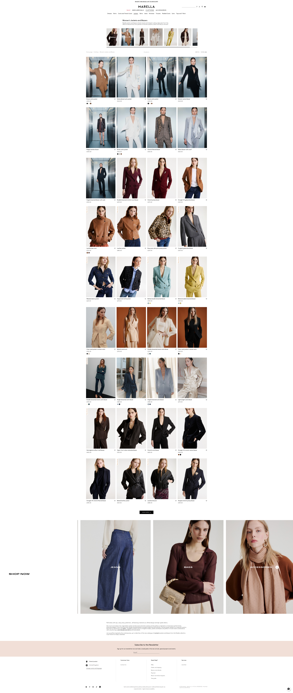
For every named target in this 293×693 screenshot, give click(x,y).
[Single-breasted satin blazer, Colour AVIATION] (150, 404)
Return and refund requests (158, 675)
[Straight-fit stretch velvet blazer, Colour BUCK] (178, 454)
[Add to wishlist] (115, 99)
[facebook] (89, 687)
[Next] (277, 567)
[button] (204, 52)
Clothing (96, 52)
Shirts (115, 13)
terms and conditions (129, 686)
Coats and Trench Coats (125, 13)
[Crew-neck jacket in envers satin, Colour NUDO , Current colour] (89, 353)
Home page (89, 52)
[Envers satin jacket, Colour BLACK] (87, 103)
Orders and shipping (156, 667)
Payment (153, 672)
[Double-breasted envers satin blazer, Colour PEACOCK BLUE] (150, 353)
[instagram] (86, 687)
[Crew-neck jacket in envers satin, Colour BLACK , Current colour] (178, 353)
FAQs (152, 664)
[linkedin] (100, 687)
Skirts (141, 13)
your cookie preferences (155, 686)
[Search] (196, 6)
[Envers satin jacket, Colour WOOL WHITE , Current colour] (119, 154)
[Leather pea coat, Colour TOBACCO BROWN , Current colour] (87, 252)
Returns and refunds (156, 670)
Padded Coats (166, 13)
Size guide (153, 678)
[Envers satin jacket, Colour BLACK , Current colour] (148, 103)
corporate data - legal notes (141, 688)
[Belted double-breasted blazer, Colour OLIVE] (150, 303)
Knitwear (151, 13)
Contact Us (123, 664)
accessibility (152, 688)
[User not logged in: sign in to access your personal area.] (199, 6)
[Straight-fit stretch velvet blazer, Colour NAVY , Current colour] (180, 454)
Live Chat (184, 664)
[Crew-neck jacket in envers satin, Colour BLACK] (87, 353)
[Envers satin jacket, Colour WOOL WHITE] (89, 103)
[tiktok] (96, 687)
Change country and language (94, 668)
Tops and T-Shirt (181, 13)
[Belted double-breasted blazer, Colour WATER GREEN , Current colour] (148, 303)
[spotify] (93, 687)
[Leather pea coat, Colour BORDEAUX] (89, 252)
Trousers (158, 13)
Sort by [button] (197, 52)
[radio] (113, 37)
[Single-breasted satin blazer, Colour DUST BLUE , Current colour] (148, 404)
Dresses (109, 13)
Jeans (145, 13)
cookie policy (145, 686)
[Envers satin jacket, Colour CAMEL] (151, 103)
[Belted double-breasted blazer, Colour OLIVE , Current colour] (180, 303)
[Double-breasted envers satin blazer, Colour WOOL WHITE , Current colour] (148, 353)
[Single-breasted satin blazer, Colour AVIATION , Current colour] (119, 404)
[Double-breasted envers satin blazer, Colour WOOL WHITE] (87, 404)
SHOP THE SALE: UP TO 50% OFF (146, 1)
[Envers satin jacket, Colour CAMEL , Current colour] (90, 103)
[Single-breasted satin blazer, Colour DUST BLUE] (117, 404)
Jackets (136, 13)
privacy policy (138, 686)
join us (163, 686)
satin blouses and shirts (124, 630)
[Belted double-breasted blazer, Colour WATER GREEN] (178, 303)
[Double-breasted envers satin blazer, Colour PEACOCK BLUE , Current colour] (89, 404)
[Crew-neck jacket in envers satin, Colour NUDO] (180, 353)
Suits (173, 13)
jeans (124, 628)
